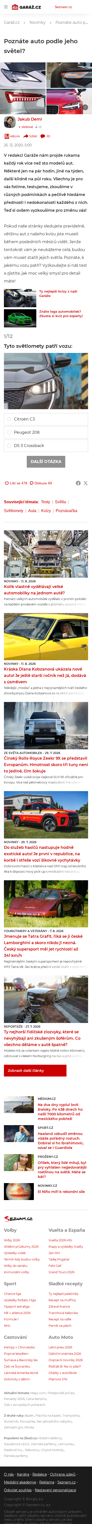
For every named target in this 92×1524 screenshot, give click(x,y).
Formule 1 (11, 1319)
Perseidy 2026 (14, 1399)
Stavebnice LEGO (16, 1444)
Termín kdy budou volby (22, 1259)
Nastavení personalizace (55, 1490)
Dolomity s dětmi (17, 1379)
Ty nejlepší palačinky (64, 1294)
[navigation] (6, 7)
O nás (9, 1474)
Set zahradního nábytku (54, 1421)
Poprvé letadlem (16, 1354)
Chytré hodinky (52, 1450)
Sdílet (33, 136)
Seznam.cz (63, 7)
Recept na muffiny (62, 1300)
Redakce (39, 1474)
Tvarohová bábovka (63, 1313)
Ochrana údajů (62, 1474)
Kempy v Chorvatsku (19, 1347)
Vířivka (29, 1427)
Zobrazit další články (26, 1070)
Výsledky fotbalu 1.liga (20, 1300)
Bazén (29, 1415)
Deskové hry (13, 1450)
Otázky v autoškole (63, 1373)
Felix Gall (55, 1266)
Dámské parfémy (43, 1444)
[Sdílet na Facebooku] (78, 483)
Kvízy (46, 511)
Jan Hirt (54, 1253)
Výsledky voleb (15, 1253)
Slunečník (11, 1421)
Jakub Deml (30, 119)
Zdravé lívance (59, 1306)
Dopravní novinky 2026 (66, 1360)
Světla (60, 502)
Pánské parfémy (16, 1456)
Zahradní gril (13, 1427)
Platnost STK (58, 1379)
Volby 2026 (12, 1240)
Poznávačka (66, 511)
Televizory (32, 1450)
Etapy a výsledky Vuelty (66, 1246)
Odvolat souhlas (18, 1490)
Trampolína (71, 1415)
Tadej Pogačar (59, 1259)
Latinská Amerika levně (21, 1373)
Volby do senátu (15, 1266)
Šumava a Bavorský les (21, 1360)
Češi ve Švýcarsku (17, 1366)
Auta (32, 511)
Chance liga (12, 1294)
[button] (46, 88)
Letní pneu (66, 1444)
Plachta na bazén (48, 1415)
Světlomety (13, 511)
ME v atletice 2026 (17, 1313)
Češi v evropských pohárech (24, 1405)
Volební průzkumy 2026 (21, 1246)
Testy (45, 502)
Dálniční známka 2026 (65, 1354)
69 (48, 136)
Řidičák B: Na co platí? (65, 1366)
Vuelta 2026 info (60, 1240)
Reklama (46, 1482)
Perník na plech (60, 1326)
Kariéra (23, 1474)
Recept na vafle (60, 1319)
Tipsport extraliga (16, 1306)
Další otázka (46, 461)
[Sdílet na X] (85, 483)
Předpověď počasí (61, 1393)
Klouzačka (27, 1421)
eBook (15, 136)
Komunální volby (16, 1272)
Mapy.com (38, 1393)
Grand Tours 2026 (61, 1272)
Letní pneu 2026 (60, 1347)
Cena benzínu (36, 1399)
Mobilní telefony (50, 1438)
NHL (7, 1326)
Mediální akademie (20, 1482)
